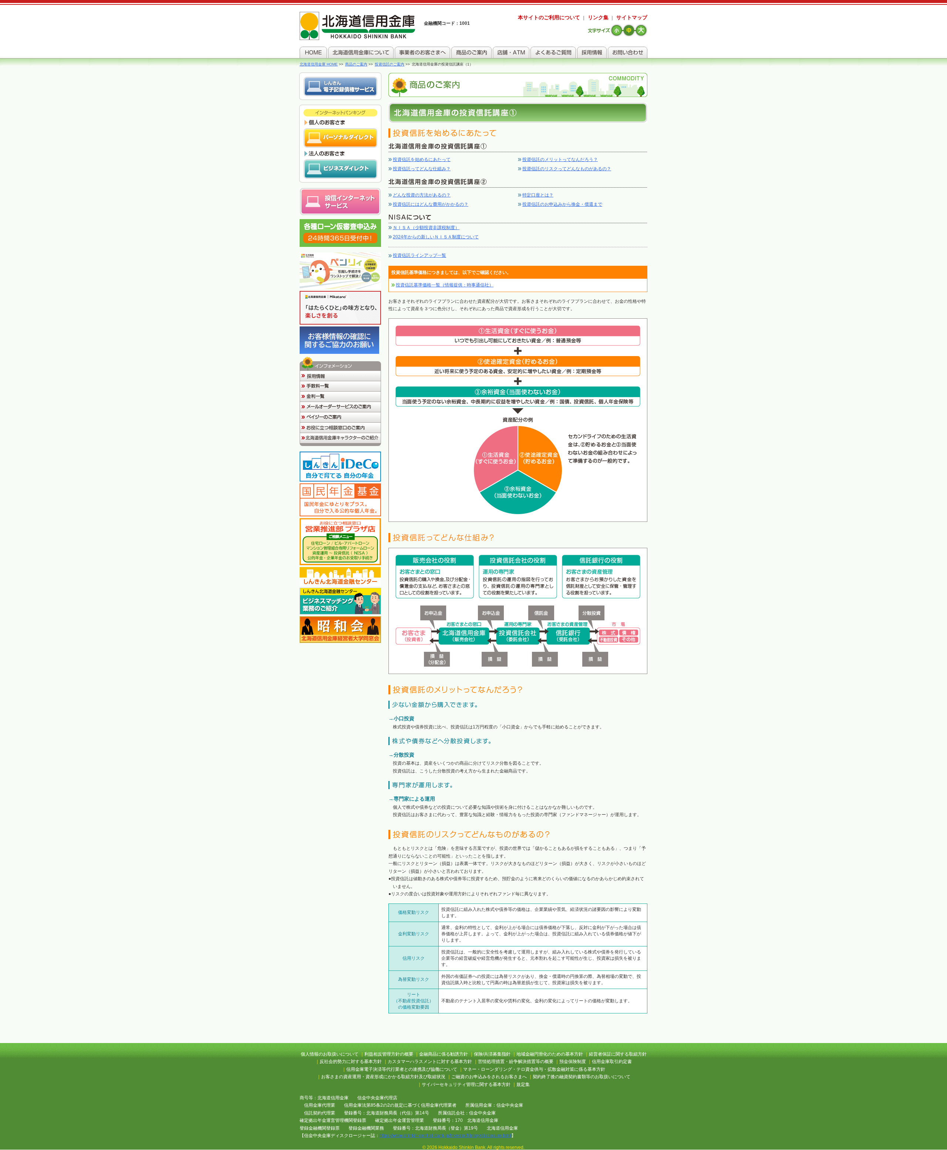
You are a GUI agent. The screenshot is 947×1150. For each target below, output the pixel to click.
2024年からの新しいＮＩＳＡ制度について (436, 236)
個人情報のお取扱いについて (329, 1054)
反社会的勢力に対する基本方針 (351, 1061)
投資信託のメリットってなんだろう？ (560, 159)
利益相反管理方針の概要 (388, 1054)
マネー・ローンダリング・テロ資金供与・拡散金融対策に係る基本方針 (534, 1069)
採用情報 (592, 52)
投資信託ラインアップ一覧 (419, 255)
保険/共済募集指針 (492, 1054)
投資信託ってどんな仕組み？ (422, 168)
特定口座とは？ (537, 195)
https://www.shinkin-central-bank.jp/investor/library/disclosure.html (445, 1135)
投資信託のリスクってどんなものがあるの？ (566, 168)
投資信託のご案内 (389, 64)
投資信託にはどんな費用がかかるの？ (430, 204)
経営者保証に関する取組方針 (618, 1054)
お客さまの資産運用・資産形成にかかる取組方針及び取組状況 (383, 1076)
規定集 (523, 1084)
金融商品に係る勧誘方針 (443, 1054)
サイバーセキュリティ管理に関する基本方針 (466, 1084)
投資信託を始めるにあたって (422, 159)
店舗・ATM (511, 52)
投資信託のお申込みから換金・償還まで (562, 204)
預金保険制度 (572, 1061)
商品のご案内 (471, 52)
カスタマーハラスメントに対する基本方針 (430, 1061)
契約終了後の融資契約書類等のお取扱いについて (581, 1076)
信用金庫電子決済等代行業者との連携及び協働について (401, 1069)
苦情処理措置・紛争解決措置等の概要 (515, 1061)
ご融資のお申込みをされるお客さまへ (489, 1076)
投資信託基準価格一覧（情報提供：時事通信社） (444, 285)
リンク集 (598, 17)
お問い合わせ (627, 52)
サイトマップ (631, 17)
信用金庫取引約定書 (612, 1061)
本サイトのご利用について (549, 17)
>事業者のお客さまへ (422, 52)
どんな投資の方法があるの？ (422, 195)
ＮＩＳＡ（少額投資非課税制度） (426, 227)
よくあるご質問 (553, 52)
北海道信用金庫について (361, 52)
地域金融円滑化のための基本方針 (549, 1054)
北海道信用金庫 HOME (319, 64)
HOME (313, 52)
